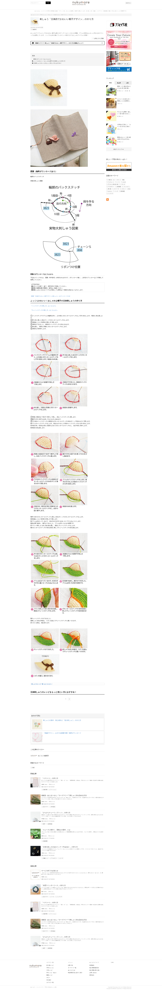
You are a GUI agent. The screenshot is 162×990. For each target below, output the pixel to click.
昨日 (110, 82)
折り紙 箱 (127, 90)
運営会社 (91, 975)
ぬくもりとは (71, 970)
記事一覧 (70, 965)
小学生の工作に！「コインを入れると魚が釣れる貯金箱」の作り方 (124, 125)
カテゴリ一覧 (50, 982)
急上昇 (119, 82)
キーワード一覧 (72, 967)
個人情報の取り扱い (94, 970)
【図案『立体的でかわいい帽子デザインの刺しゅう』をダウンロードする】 (50, 296)
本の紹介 (48, 980)
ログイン (128, 3)
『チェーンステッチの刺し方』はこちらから (43, 310)
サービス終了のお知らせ (49, 871)
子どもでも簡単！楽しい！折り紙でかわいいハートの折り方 (124, 113)
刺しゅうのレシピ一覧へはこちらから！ (42, 684)
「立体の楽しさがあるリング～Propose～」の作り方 (59, 847)
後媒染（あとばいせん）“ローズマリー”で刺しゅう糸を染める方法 (64, 795)
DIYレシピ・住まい (51, 972)
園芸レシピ (49, 975)
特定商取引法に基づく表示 (75, 972)
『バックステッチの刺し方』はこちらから (43, 306)
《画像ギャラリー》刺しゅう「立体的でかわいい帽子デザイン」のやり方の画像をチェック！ (67, 43)
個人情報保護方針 (94, 967)
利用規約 (91, 965)
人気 (127, 82)
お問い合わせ (93, 972)
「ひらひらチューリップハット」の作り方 (55, 812)
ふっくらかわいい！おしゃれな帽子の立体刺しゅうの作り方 (49, 61)
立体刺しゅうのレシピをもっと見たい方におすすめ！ (47, 63)
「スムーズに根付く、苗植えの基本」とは (55, 830)
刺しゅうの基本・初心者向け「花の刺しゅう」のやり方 (62, 720)
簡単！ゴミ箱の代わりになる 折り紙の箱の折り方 (124, 87)
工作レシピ (50, 891)
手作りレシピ (52, 784)
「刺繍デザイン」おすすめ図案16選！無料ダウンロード (62, 733)
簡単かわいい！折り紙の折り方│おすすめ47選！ (124, 138)
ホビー (48, 977)
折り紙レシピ (120, 90)
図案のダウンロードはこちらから (42, 59)
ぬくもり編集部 (43, 756)
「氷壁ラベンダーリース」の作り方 (53, 885)
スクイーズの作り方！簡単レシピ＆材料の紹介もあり (124, 100)
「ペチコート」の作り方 (49, 778)
